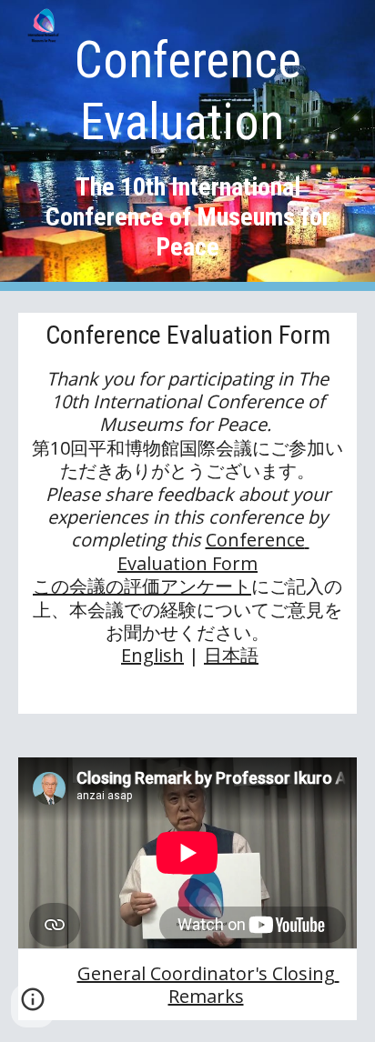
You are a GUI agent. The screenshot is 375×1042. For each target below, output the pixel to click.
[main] (187, 145)
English (152, 655)
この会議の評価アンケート (142, 586)
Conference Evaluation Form (213, 551)
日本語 (231, 655)
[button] (33, 1005)
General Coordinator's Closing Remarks (208, 984)
